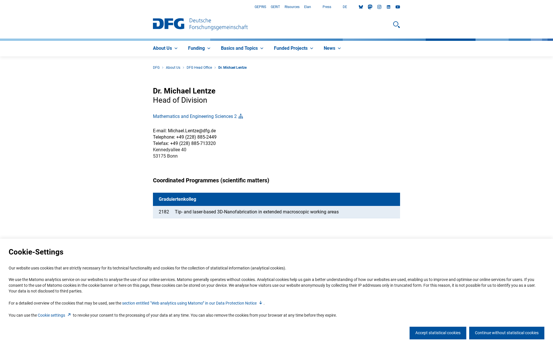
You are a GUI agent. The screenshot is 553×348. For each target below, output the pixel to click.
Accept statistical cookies (438, 332)
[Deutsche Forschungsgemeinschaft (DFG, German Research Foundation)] (200, 24)
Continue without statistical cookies (507, 332)
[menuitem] (166, 48)
